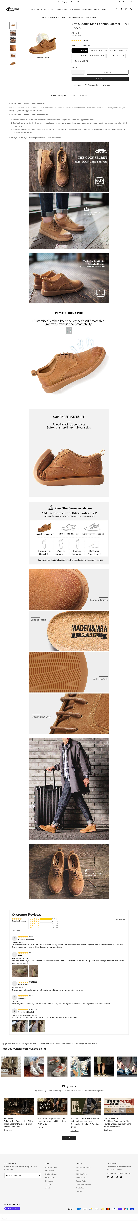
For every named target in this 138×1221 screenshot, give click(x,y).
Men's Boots (48, 9)
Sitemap (79, 1191)
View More (69, 1138)
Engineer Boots (61, 9)
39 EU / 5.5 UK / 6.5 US (98, 50)
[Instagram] (117, 1177)
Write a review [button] (120, 919)
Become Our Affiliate (83, 1167)
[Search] (116, 9)
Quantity (74, 67)
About (104, 9)
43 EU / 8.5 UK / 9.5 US (116, 56)
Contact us (80, 1188)
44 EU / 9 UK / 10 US (80, 61)
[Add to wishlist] (126, 24)
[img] (23, 937)
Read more (8, 1130)
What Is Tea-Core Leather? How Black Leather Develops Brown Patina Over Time (18, 1124)
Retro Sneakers (36, 9)
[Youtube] (121, 1177)
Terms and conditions (83, 1184)
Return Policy (81, 1177)
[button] (130, 9)
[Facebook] (112, 1177)
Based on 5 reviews (19, 921)
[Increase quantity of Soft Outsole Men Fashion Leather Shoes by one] (82, 72)
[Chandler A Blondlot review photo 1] (20, 1026)
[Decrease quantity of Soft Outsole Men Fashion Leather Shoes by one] (74, 72)
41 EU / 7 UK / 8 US (80, 56)
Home (44, 17)
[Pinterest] (108, 1177)
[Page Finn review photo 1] (20, 971)
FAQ (77, 1171)
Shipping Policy (81, 1174)
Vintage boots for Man (57, 17)
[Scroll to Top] (134, 1210)
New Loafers (87, 9)
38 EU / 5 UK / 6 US (80, 50)
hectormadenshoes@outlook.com (119, 1173)
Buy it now (100, 79)
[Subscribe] (39, 1175)
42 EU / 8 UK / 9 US (97, 56)
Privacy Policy (81, 1181)
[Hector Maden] (12, 9)
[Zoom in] (62, 26)
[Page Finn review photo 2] (33, 971)
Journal (96, 9)
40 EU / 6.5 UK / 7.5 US (118, 50)
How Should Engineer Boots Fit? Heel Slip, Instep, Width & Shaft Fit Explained (51, 1121)
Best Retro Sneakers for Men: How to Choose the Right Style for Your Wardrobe (117, 1124)
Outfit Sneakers (74, 9)
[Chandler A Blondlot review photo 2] (37, 1026)
